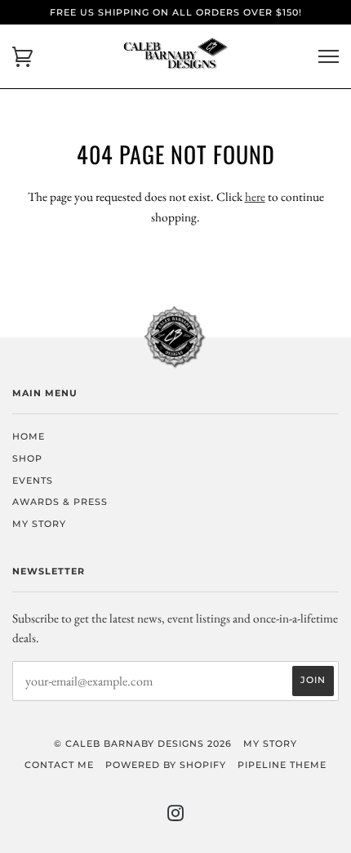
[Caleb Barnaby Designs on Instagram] (175, 816)
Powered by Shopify (165, 764)
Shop (27, 458)
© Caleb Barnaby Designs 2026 (143, 743)
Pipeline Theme (282, 764)
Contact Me (59, 764)
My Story (39, 523)
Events (32, 480)
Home (28, 436)
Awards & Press (60, 501)
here (255, 196)
